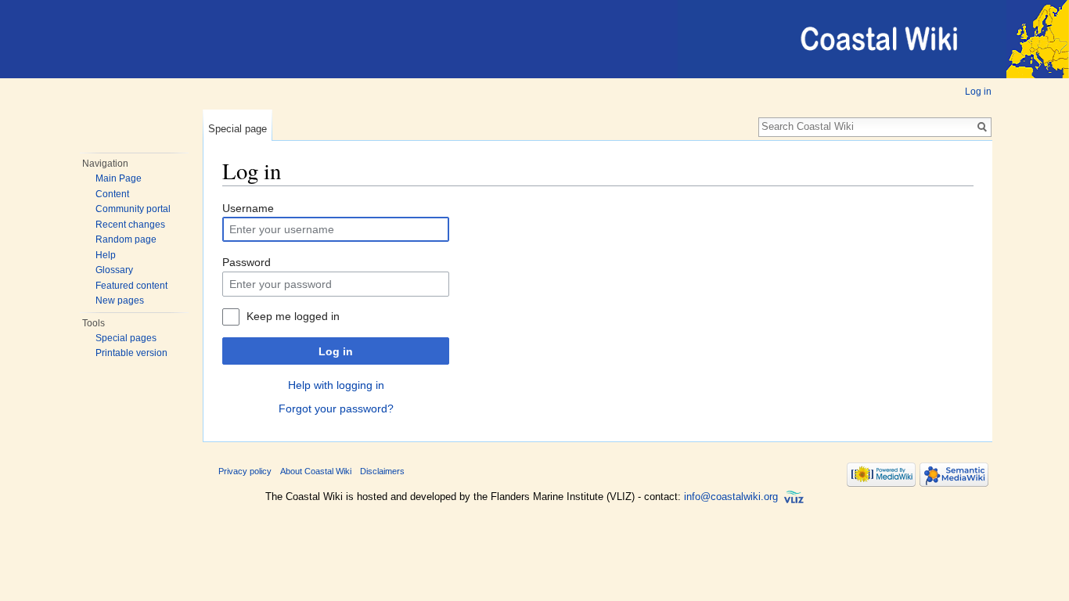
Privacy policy (245, 471)
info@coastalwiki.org (731, 496)
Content (112, 194)
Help (105, 255)
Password (246, 262)
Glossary (114, 270)
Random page (126, 239)
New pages (119, 300)
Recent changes (130, 224)
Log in (978, 91)
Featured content (131, 285)
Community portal (133, 208)
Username (248, 208)
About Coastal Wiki (315, 471)
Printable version (131, 352)
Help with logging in (336, 385)
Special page (237, 129)
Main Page (118, 178)
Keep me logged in (293, 316)
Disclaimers (382, 471)
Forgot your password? (336, 408)
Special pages (126, 338)
